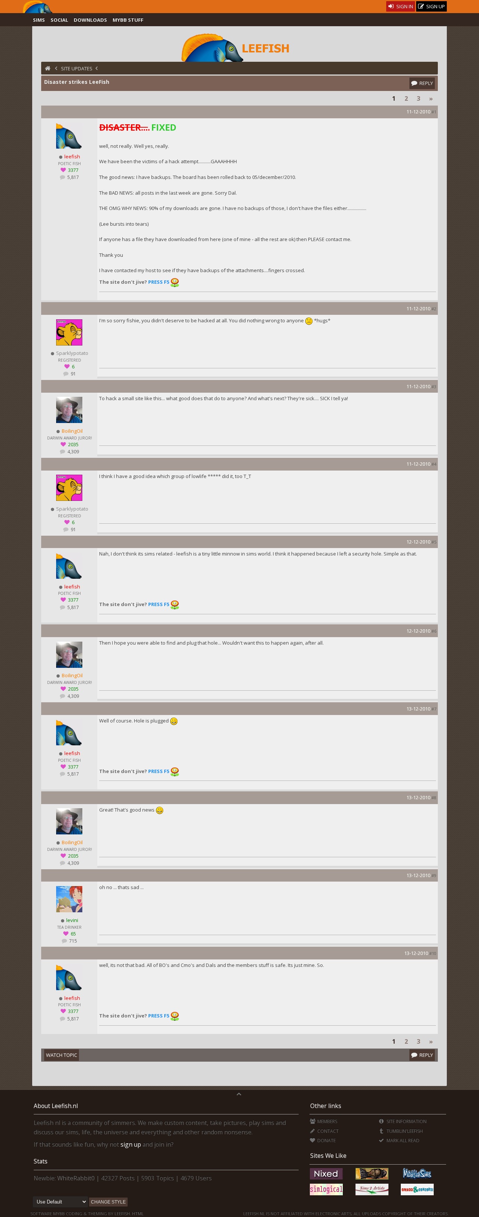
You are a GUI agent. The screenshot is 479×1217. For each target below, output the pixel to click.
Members (326, 1121)
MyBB (59, 1213)
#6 (433, 631)
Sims (39, 19)
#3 (433, 386)
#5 (433, 542)
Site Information (405, 1121)
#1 (433, 112)
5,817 (72, 177)
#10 (432, 953)
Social (59, 19)
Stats (41, 1161)
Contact (327, 1131)
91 (73, 374)
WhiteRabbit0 (76, 1178)
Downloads (90, 19)
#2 (433, 308)
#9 (433, 875)
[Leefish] (239, 47)
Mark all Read (402, 1140)
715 (72, 941)
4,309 (72, 451)
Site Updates (76, 68)
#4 (433, 464)
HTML (137, 1213)
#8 (433, 797)
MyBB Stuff (128, 19)
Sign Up (435, 6)
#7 (433, 709)
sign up (130, 1144)
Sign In (404, 6)
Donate (326, 1140)
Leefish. (123, 1213)
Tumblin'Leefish (403, 1131)
